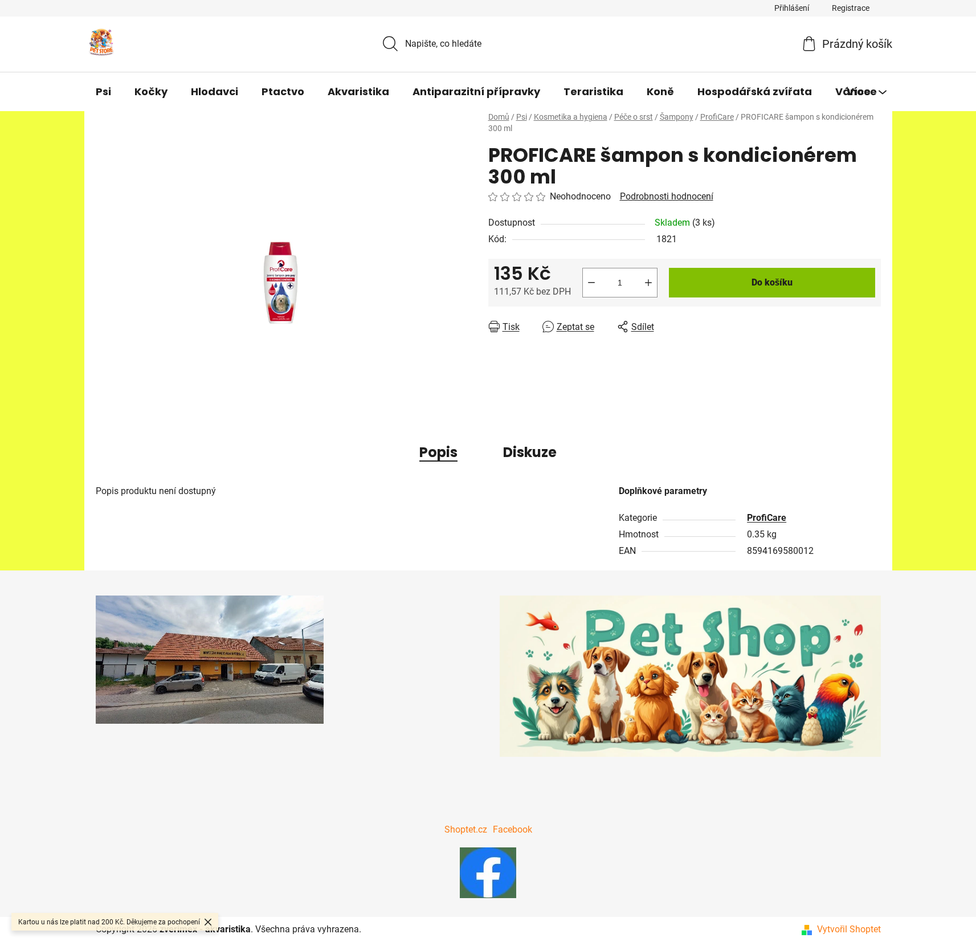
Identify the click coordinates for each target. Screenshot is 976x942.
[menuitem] (103, 91)
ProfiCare (766, 517)
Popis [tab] (438, 452)
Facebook (512, 829)
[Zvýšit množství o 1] (648, 282)
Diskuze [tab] (530, 452)
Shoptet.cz (465, 829)
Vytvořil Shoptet (849, 929)
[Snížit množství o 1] (591, 282)
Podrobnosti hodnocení (666, 196)
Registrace (850, 8)
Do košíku (772, 282)
